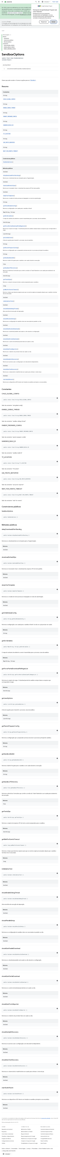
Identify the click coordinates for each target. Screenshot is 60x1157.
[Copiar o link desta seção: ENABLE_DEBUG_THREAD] (20, 410)
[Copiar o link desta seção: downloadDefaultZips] (17, 557)
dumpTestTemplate (8, 195)
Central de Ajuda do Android (47, 1129)
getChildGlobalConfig (9, 205)
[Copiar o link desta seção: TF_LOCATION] (13, 457)
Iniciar (53, 22)
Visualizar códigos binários (8, 1136)
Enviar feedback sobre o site (46, 1148)
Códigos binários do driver (8, 1141)
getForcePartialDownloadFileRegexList (14, 226)
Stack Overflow (44, 1141)
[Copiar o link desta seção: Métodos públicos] (18, 525)
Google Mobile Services (46, 1138)
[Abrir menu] (2, 1)
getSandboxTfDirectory (9, 268)
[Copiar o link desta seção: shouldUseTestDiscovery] (19, 1060)
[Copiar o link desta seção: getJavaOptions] (14, 698)
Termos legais (22, 1148)
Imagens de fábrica (6, 1138)
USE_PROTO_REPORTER (8, 142)
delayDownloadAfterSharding (11, 175)
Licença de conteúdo (45, 1118)
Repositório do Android (7, 1129)
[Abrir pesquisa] (36, 2)
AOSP (3, 30)
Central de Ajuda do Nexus (47, 1134)
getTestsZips (7, 279)
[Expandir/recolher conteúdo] (10, 35)
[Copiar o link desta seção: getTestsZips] (11, 811)
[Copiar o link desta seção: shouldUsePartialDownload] (21, 976)
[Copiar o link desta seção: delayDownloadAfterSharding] (23, 529)
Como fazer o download (7, 1134)
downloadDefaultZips (9, 185)
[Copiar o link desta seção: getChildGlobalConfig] (17, 613)
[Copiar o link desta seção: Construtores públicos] (22, 507)
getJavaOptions (7, 237)
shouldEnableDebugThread (10, 308)
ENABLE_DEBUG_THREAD (9, 107)
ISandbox (33, 80)
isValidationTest (8, 301)
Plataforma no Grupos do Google (29, 1138)
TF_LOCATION (6, 133)
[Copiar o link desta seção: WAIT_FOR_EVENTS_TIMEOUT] (23, 489)
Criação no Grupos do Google (28, 1141)
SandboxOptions (7, 162)
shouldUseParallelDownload (11, 329)
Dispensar (44, 22)
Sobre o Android (6, 1148)
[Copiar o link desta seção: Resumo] (9, 87)
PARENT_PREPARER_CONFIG (10, 116)
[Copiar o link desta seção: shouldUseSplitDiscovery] (19, 1032)
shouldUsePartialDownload (10, 339)
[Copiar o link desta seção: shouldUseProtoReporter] (20, 1004)
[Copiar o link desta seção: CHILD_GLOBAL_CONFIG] (20, 394)
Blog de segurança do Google (28, 1136)
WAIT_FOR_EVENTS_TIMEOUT (10, 151)
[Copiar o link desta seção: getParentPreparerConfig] (20, 726)
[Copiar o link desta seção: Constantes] (12, 389)
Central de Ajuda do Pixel (46, 1131)
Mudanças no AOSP (25, 14)
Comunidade (14, 1148)
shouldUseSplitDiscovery (10, 359)
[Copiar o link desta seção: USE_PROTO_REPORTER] (19, 473)
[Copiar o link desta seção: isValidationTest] (13, 869)
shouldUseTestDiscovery (10, 369)
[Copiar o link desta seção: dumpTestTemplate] (16, 585)
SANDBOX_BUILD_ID (8, 125)
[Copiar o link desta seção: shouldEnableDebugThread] (21, 893)
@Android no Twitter (26, 1129)
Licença (28, 1148)
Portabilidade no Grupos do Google (29, 1143)
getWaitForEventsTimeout (10, 289)
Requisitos (4, 1131)
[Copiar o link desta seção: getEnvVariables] (14, 641)
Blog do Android (25, 1134)
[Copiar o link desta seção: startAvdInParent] (14, 1088)
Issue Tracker (44, 1143)
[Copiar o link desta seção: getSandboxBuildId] (15, 754)
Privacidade (34, 1148)
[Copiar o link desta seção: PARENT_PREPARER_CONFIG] (23, 425)
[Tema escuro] (57, 398)
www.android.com (45, 1136)
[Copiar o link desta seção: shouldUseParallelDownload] (21, 948)
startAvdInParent (8, 379)
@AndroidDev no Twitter (26, 1131)
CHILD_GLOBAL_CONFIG (9, 99)
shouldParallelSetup (9, 318)
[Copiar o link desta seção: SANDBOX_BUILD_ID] (17, 441)
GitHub (3, 1143)
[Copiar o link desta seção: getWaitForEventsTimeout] (20, 839)
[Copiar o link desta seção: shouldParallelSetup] (16, 921)
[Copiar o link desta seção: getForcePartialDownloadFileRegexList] (29, 669)
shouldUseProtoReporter (10, 349)
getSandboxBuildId (8, 257)
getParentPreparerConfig (10, 247)
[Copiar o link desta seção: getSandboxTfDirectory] (19, 782)
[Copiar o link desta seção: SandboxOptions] (14, 511)
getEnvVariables (7, 216)
